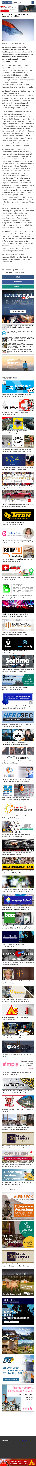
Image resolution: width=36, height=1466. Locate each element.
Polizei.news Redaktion (16, 43)
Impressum (5, 1440)
